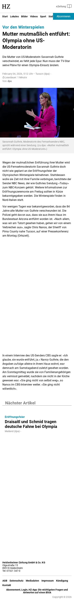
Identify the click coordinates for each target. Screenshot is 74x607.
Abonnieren (63, 16)
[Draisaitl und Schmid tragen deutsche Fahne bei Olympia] (37, 409)
